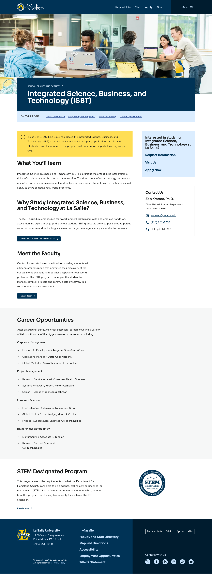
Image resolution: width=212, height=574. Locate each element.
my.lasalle (86, 530)
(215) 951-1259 (160, 222)
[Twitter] (147, 561)
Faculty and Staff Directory (99, 537)
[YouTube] (191, 561)
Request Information (160, 155)
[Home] (31, 7)
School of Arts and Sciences (44, 86)
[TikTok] (182, 561)
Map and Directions (93, 543)
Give (159, 7)
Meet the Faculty (107, 116)
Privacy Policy (59, 562)
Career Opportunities (131, 116)
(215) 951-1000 (43, 544)
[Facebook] (156, 561)
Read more (23, 508)
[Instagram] (173, 561)
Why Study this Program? (81, 116)
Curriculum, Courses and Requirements (37, 238)
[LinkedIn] (165, 561)
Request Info (123, 7)
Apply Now (153, 170)
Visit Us (150, 162)
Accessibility (88, 549)
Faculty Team (25, 295)
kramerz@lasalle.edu (163, 215)
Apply (148, 7)
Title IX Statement (92, 562)
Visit (137, 7)
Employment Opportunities (99, 556)
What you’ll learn (55, 116)
